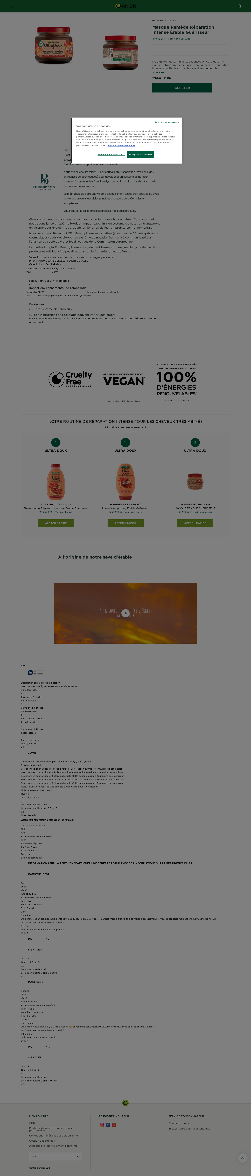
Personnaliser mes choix (111, 154)
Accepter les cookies (140, 154)
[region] (126, 141)
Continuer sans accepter (167, 122)
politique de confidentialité (121, 145)
